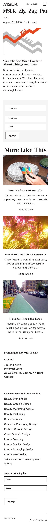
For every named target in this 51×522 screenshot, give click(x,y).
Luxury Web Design (15, 454)
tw (9, 385)
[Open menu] (45, 4)
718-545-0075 (13, 364)
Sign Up (12, 135)
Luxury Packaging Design (18, 449)
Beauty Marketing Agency (19, 409)
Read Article (25, 209)
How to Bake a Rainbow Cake (25, 190)
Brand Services (13, 419)
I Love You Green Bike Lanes (25, 319)
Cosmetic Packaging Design (20, 424)
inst (17, 385)
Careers (8, 376)
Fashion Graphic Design (18, 429)
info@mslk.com (13, 368)
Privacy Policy (35, 520)
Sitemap (44, 520)
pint (13, 385)
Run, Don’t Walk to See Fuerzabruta (25, 254)
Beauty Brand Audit (15, 398)
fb (5, 385)
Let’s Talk (32, 4)
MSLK (10, 4)
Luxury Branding (13, 439)
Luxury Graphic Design (17, 444)
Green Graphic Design (17, 434)
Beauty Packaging (14, 414)
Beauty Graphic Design (17, 403)
